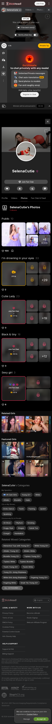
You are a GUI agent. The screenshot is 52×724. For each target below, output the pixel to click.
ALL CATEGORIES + (12, 588)
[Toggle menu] (3, 3)
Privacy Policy (7, 613)
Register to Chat (29, 94)
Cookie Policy (32, 714)
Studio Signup (32, 618)
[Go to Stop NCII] (17, 695)
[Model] (47, 121)
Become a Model (33, 613)
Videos (29, 10)
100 (7, 251)
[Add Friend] (32, 189)
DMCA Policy (7, 622)
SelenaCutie (8, 485)
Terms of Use (7, 618)
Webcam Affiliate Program (37, 622)
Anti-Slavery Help (9, 636)
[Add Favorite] (4, 45)
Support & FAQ (8, 649)
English (40, 600)
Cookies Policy (8, 627)
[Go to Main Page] (16, 3)
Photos (42, 10)
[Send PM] (45, 189)
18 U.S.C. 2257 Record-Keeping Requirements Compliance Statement (24, 704)
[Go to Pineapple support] (4, 695)
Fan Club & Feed (38, 198)
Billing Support (8, 654)
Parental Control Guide (11, 632)
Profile (5, 198)
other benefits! (34, 90)
